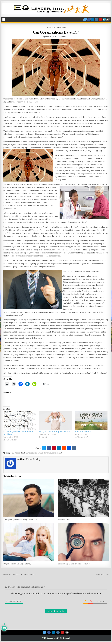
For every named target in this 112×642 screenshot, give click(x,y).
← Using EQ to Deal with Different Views (18, 574)
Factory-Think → (103, 574)
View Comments (56, 611)
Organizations (61, 27)
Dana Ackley (33, 459)
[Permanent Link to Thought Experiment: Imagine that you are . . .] (28, 498)
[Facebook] (89, 19)
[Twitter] (85, 19)
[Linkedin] (92, 19)
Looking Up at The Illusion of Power (74, 564)
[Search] (108, 19)
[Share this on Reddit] (64, 448)
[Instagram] (96, 19)
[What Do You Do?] (91, 420)
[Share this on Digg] (69, 448)
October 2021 (19, 453)
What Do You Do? (83, 431)
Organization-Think (34, 453)
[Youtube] (100, 19)
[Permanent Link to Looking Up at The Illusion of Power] (83, 542)
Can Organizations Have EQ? (56, 32)
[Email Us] (104, 19)
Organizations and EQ (53, 453)
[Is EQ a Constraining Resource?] (55, 420)
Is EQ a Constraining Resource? (54, 431)
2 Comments (63, 37)
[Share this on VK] (74, 448)
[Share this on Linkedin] (59, 448)
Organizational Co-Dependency (17, 564)
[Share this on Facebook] (49, 448)
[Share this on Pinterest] (54, 448)
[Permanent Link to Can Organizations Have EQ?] (56, 67)
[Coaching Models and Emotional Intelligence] (19, 420)
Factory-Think (64, 520)
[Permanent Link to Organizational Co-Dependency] (28, 542)
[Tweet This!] (44, 448)
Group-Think (51, 27)
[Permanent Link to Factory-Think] (83, 498)
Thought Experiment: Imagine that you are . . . (23, 520)
